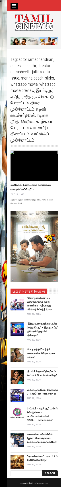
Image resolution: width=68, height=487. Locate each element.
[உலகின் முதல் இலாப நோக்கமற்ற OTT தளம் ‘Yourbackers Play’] (17, 395)
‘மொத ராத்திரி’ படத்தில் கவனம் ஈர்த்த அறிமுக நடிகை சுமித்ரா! (41, 353)
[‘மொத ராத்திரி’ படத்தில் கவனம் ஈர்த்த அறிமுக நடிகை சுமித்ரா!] (17, 355)
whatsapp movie (24, 84)
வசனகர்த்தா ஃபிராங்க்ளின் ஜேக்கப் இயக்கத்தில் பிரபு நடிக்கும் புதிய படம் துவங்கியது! (42, 438)
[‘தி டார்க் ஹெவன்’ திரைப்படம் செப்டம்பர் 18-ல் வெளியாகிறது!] (17, 377)
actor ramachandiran (36, 59)
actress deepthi (23, 65)
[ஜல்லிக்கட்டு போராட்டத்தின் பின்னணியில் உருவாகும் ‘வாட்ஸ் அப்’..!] (34, 165)
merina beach (32, 78)
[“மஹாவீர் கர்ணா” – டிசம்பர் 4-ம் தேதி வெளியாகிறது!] (17, 462)
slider (49, 78)
